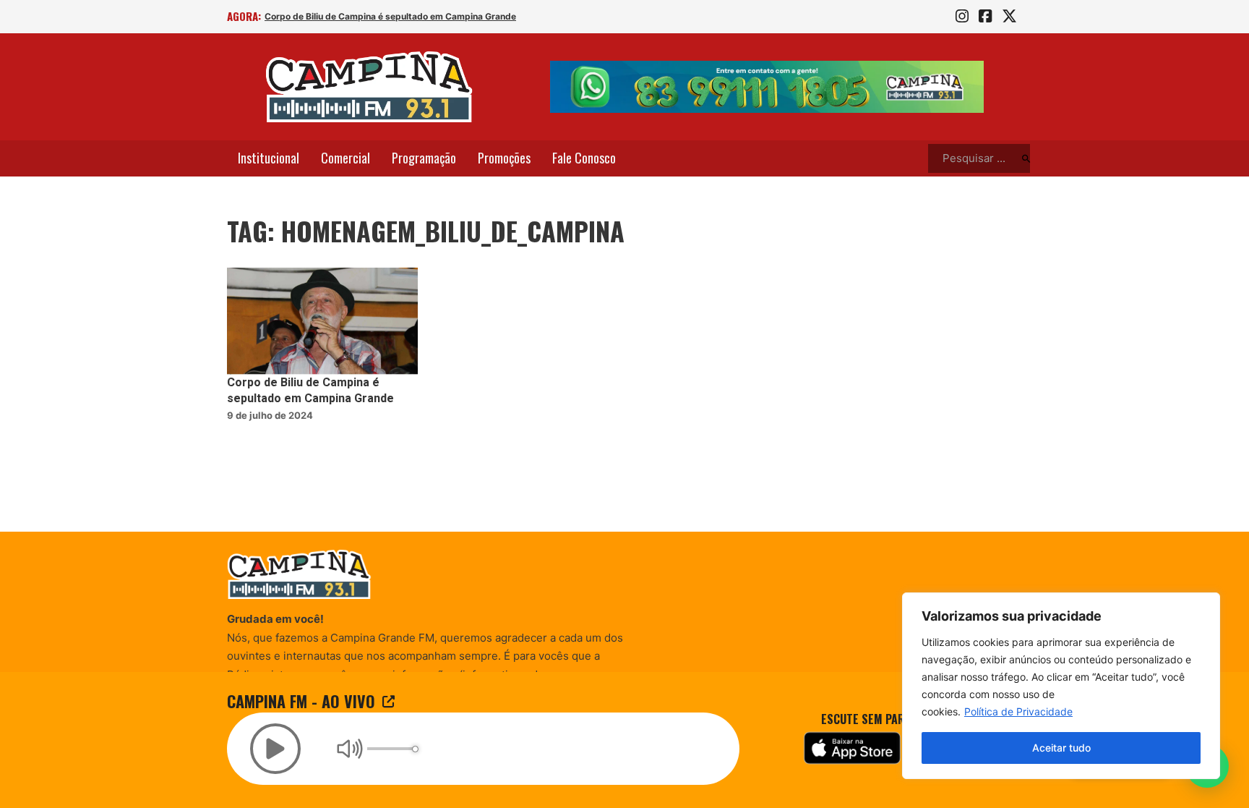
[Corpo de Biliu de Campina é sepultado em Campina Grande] (322, 321)
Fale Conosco (584, 157)
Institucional (268, 157)
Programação (424, 157)
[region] (1061, 685)
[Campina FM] (369, 86)
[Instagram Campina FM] (962, 16)
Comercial (345, 157)
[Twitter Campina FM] (1009, 16)
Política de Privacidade (1018, 711)
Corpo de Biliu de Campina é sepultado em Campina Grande (390, 16)
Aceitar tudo (1061, 747)
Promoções (504, 157)
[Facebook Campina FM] (985, 16)
